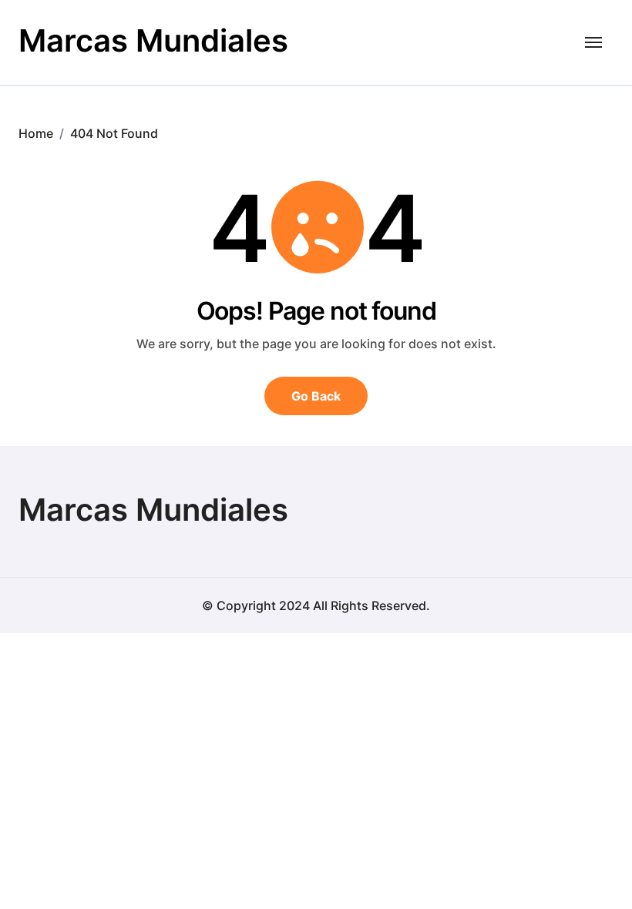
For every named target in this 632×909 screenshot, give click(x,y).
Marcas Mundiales (153, 40)
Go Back (316, 396)
